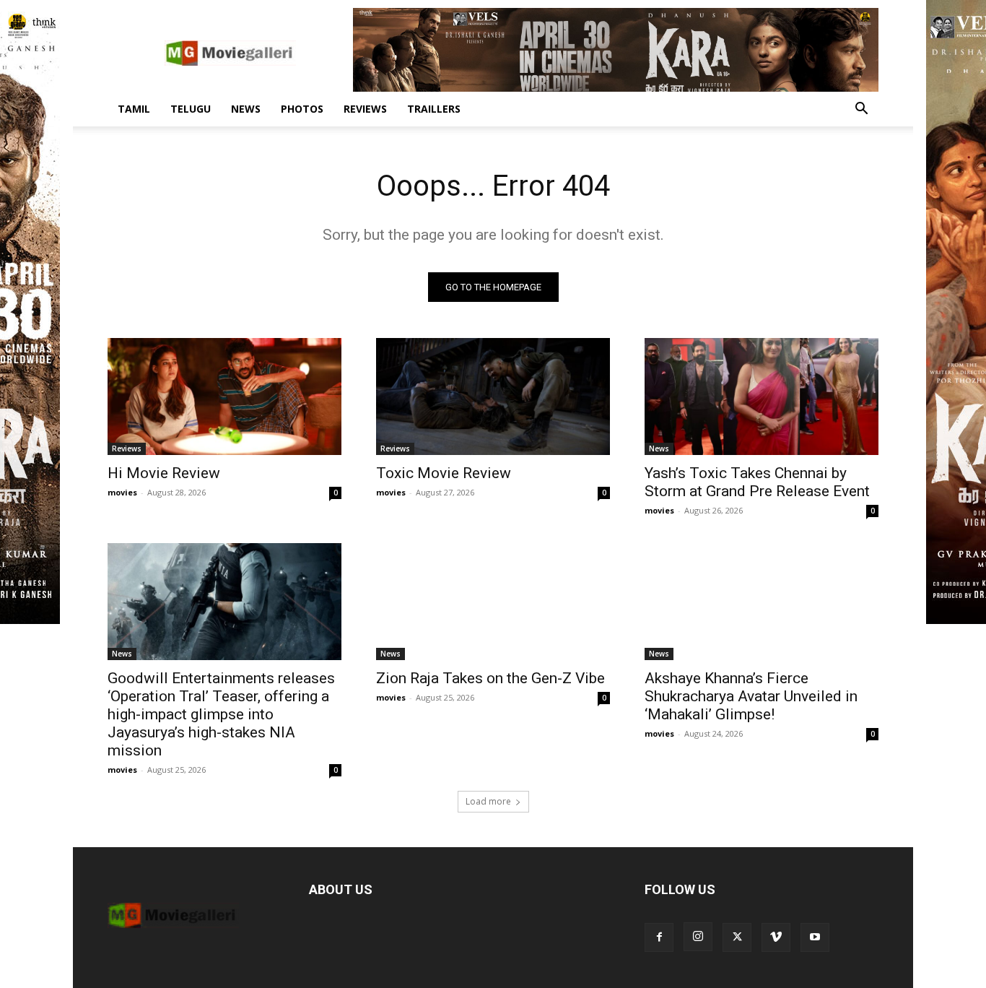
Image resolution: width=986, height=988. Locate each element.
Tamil (134, 109)
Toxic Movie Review (443, 473)
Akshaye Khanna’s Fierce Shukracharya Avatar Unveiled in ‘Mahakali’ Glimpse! (751, 696)
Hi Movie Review (164, 473)
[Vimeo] (776, 937)
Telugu (190, 109)
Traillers (434, 109)
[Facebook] (659, 937)
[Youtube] (814, 937)
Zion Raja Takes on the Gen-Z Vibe (490, 678)
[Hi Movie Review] (224, 396)
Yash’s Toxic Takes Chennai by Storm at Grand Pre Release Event (757, 482)
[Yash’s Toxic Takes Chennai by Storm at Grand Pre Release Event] (761, 396)
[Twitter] (737, 937)
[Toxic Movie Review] (493, 396)
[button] (861, 110)
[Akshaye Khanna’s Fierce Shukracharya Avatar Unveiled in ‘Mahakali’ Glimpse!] (761, 601)
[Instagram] (698, 936)
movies (122, 492)
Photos (302, 109)
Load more (488, 801)
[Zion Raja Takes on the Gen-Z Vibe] (493, 601)
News (246, 109)
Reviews (365, 109)
